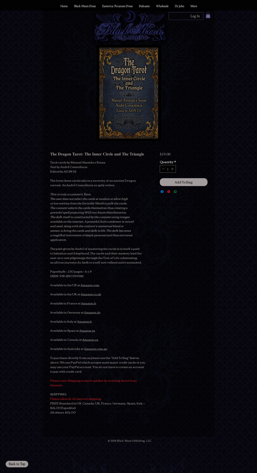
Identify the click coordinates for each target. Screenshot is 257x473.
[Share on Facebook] (162, 192)
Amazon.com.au (95, 348)
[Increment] (172, 168)
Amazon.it (84, 321)
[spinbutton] (168, 168)
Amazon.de (92, 312)
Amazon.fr (88, 303)
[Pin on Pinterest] (169, 192)
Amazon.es (87, 330)
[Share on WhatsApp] (175, 192)
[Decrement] (163, 168)
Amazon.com (90, 285)
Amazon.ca (90, 339)
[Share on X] (182, 192)
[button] (208, 15)
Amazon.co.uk (91, 294)
